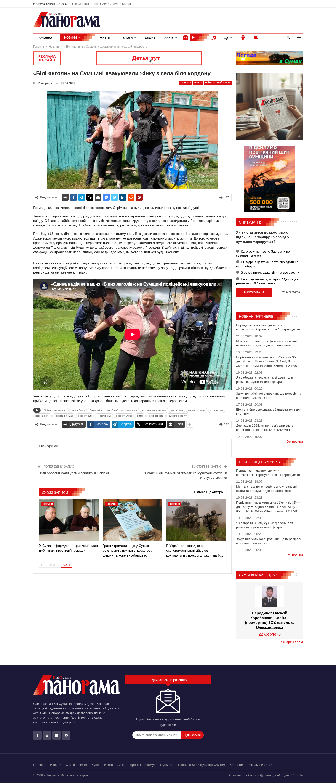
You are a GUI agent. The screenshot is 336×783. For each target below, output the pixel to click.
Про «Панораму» (143, 765)
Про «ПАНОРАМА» (105, 3)
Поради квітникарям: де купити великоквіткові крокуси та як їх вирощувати (268, 327)
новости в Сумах (64, 416)
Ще (226, 38)
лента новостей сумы (154, 410)
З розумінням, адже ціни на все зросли (269, 272)
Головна (45, 38)
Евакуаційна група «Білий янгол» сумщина (113, 410)
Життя (105, 38)
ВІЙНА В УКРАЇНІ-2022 (217, 82)
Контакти (128, 3)
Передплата (80, 3)
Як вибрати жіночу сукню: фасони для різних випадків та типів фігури (264, 380)
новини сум (216, 410)
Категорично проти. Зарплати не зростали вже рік (263, 253)
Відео (198, 82)
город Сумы (78, 410)
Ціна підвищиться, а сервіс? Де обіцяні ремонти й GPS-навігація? (267, 281)
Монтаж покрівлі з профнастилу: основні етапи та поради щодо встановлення (266, 343)
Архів (168, 38)
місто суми (177, 410)
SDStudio (296, 775)
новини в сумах (196, 410)
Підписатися (192, 735)
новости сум (85, 416)
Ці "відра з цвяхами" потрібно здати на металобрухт (267, 264)
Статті (70, 765)
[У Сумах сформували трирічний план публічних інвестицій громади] (69, 520)
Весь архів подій (290, 642)
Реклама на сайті (261, 765)
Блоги (128, 38)
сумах (140, 416)
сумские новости (178, 416)
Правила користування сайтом (201, 765)
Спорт (150, 38)
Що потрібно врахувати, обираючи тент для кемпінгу (268, 411)
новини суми (42, 416)
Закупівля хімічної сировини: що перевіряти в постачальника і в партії (269, 395)
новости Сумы (124, 416)
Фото (83, 765)
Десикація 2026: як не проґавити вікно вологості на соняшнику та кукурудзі (264, 427)
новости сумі (104, 416)
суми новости (156, 416)
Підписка (166, 765)
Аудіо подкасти (214, 38)
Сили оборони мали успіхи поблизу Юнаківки (73, 473)
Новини (70, 37)
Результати (291, 292)
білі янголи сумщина (55, 410)
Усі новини (295, 441)
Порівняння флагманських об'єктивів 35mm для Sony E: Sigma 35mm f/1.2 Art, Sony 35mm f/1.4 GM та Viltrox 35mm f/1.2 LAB (268, 361)
